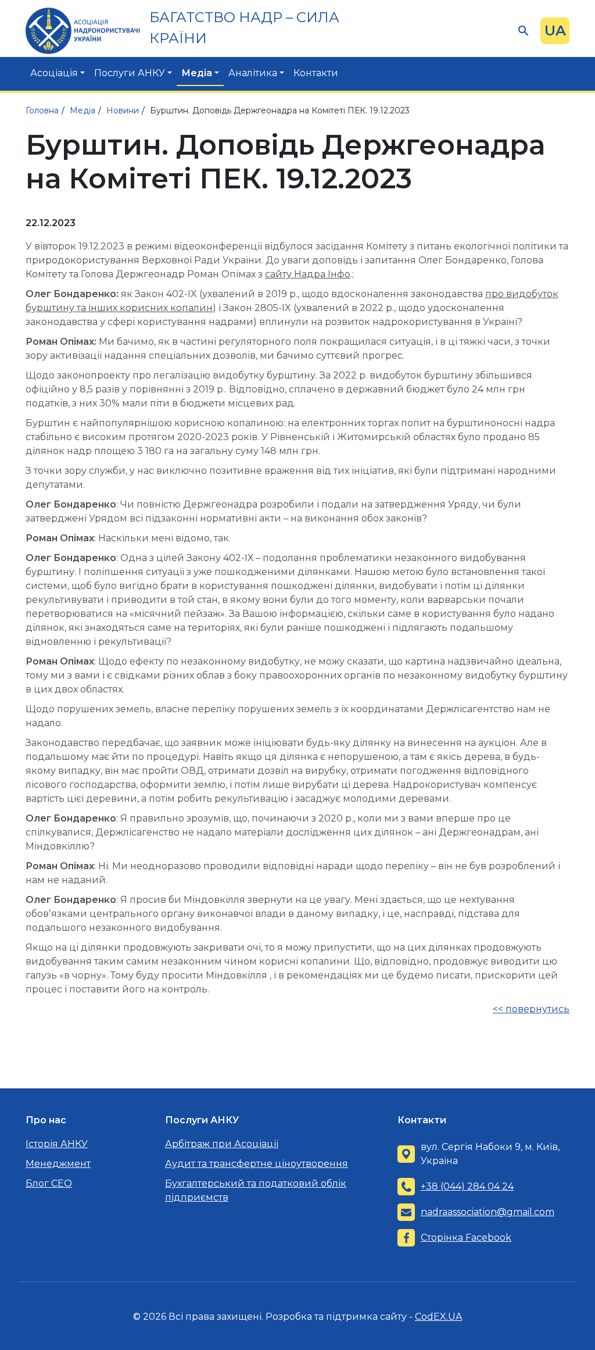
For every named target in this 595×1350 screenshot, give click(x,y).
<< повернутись (531, 1009)
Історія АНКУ (57, 1143)
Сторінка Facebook (466, 1237)
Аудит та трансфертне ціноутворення (256, 1163)
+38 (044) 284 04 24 (467, 1186)
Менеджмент (58, 1163)
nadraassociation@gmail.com (487, 1211)
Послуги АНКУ (129, 72)
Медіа (196, 72)
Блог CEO (49, 1183)
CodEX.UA (438, 1316)
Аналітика (252, 72)
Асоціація (54, 72)
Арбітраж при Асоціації (221, 1143)
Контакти (315, 72)
